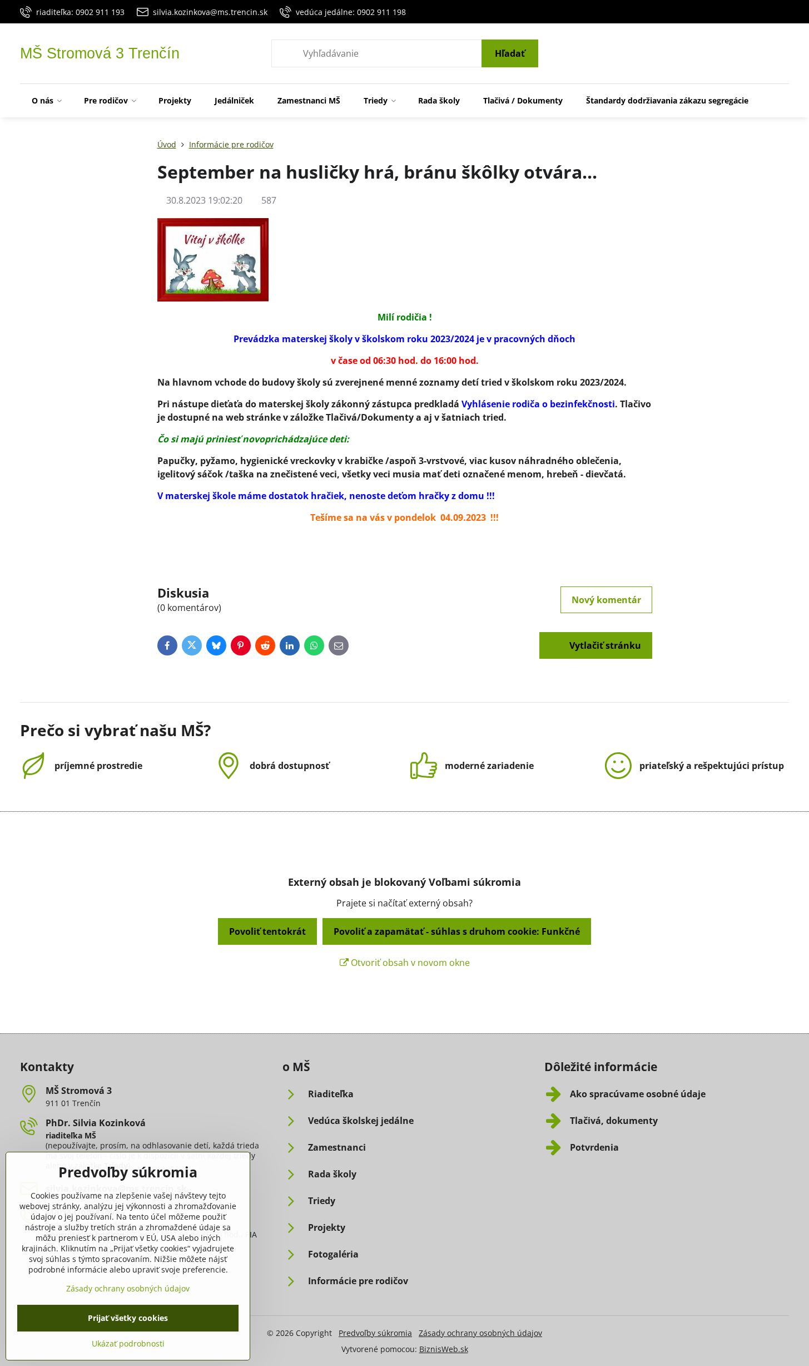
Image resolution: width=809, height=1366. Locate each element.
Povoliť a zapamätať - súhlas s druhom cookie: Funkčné (457, 931)
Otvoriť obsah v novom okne (409, 962)
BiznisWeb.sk (443, 1349)
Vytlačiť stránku (604, 645)
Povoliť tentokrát (267, 931)
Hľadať (510, 53)
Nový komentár (606, 600)
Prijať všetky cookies (128, 1318)
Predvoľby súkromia (375, 1333)
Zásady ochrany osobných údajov (480, 1333)
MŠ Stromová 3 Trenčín (100, 53)
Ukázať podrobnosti (128, 1343)
